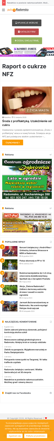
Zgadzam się (15, 436)
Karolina (7, 117)
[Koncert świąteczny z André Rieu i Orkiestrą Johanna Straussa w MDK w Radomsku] (9, 251)
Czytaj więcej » (13, 142)
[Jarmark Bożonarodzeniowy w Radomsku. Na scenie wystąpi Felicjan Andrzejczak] (9, 306)
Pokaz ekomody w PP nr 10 (32, 260)
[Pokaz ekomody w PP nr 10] (9, 264)
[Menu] (3, 11)
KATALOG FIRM (27, 31)
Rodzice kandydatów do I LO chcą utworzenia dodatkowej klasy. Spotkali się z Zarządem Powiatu (35, 276)
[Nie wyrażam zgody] (50, 430)
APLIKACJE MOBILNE (27, 22)
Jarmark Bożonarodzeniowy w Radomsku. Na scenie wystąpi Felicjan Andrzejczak (34, 305)
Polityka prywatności (35, 436)
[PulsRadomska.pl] (18, 10)
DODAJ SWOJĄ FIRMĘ (28, 40)
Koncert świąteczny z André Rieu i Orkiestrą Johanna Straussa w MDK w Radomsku (35, 250)
